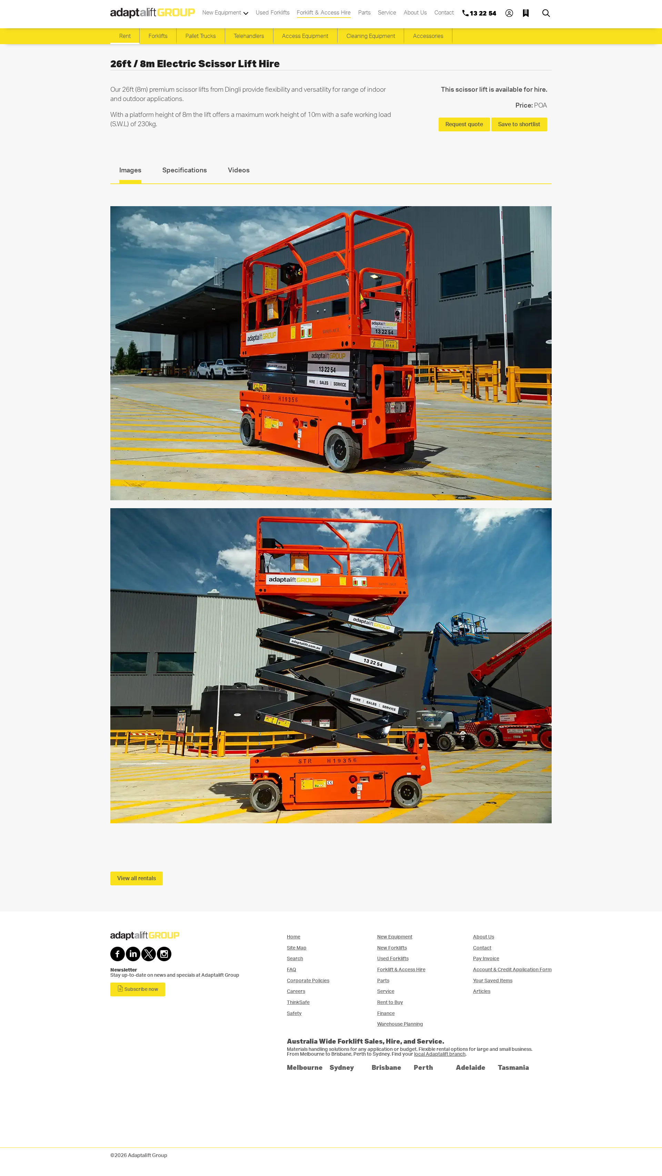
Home (293, 936)
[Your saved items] (527, 13)
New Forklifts (392, 948)
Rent (125, 36)
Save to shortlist (519, 124)
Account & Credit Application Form (512, 969)
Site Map (297, 948)
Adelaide (470, 1067)
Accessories (428, 36)
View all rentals (136, 878)
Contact (444, 13)
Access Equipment (305, 36)
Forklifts (158, 36)
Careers (296, 991)
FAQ (291, 969)
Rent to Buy (390, 1002)
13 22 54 (483, 13)
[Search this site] (546, 13)
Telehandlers (249, 36)
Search (295, 958)
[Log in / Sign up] (509, 13)
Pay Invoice (486, 958)
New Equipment (222, 13)
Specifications (184, 170)
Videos (239, 170)
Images (130, 170)
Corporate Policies (308, 980)
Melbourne (305, 1067)
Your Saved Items (492, 980)
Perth (423, 1067)
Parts (364, 13)
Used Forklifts (273, 13)
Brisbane (386, 1067)
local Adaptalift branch (439, 1054)
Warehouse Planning (400, 1024)
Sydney (342, 1067)
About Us (415, 13)
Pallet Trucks (200, 36)
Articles (481, 991)
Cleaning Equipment (371, 36)
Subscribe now (140, 989)
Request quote (464, 124)
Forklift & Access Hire (324, 13)
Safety (294, 1013)
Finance (386, 1013)
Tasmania (513, 1067)
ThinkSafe (298, 1002)
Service (387, 13)
